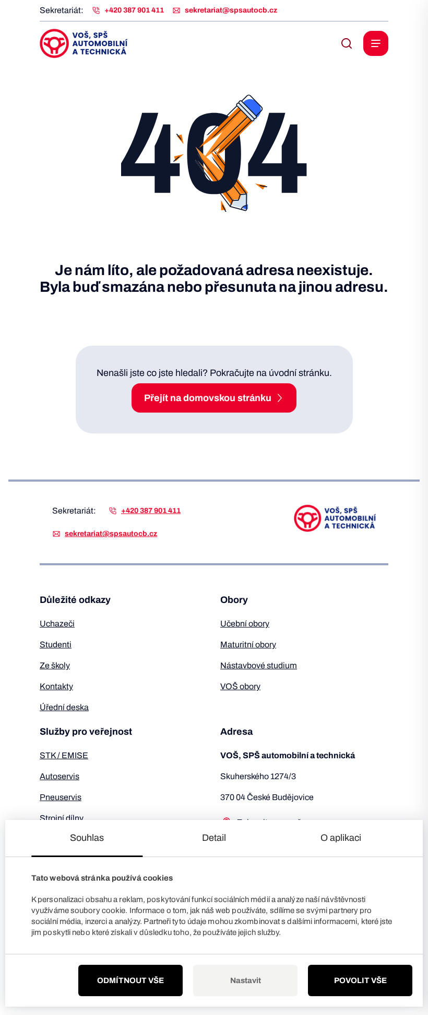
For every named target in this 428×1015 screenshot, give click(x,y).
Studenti (56, 644)
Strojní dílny (62, 818)
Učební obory (244, 623)
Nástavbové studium (258, 665)
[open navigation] (375, 43)
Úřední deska (64, 707)
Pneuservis (60, 797)
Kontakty (56, 686)
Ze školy (55, 665)
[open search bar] (346, 43)
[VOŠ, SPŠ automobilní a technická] (83, 43)
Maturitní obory (248, 644)
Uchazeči (57, 623)
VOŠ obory (240, 686)
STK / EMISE (64, 755)
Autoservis (59, 776)
